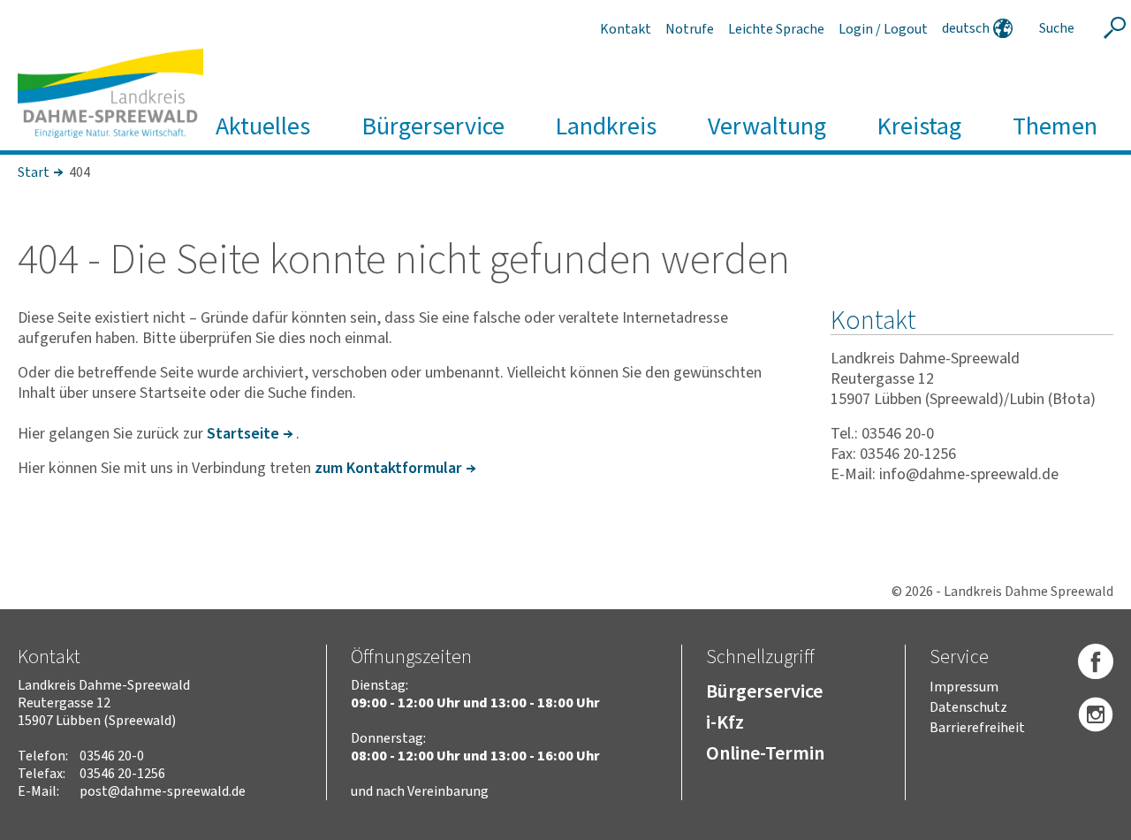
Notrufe (689, 29)
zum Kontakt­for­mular (388, 468)
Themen (1055, 126)
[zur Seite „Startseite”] (110, 93)
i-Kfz (725, 722)
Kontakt (625, 29)
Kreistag (919, 126)
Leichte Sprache (776, 29)
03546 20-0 (112, 756)
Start (33, 172)
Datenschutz (968, 707)
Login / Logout (883, 29)
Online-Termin (765, 753)
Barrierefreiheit (977, 727)
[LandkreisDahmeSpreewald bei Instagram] (1095, 715)
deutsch (966, 28)
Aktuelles (263, 126)
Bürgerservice (433, 126)
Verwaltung (767, 126)
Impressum (964, 687)
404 (79, 172)
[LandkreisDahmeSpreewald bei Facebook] (1095, 662)
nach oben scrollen (1091, 823)
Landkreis (606, 126)
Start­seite (243, 434)
